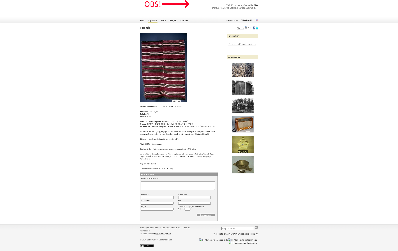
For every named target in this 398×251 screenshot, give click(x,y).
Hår (157, 111)
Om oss (184, 20)
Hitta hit (254, 234)
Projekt (173, 20)
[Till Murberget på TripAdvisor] (243, 243)
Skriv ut (240, 28)
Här (256, 5)
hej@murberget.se (162, 234)
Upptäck (152, 20)
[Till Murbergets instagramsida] (242, 240)
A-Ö (231, 234)
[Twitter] (257, 28)
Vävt (149, 114)
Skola (163, 20)
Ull (154, 111)
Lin (150, 111)
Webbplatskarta (220, 234)
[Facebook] (254, 28)
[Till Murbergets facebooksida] (213, 240)
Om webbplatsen (241, 234)
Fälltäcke (178, 106)
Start (142, 20)
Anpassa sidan (232, 20)
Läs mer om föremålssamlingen (242, 44)
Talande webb (246, 20)
